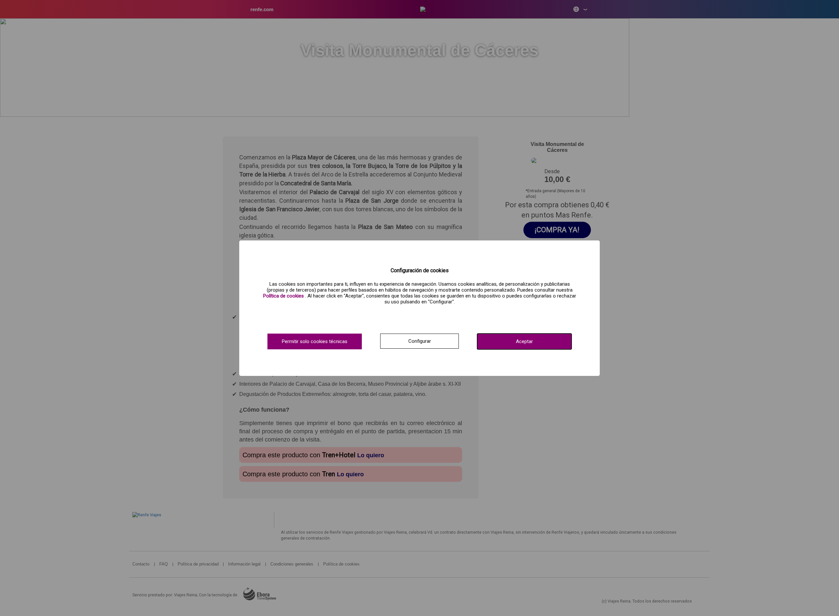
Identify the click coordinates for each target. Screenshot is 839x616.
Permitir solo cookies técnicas (314, 341)
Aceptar (524, 341)
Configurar (419, 341)
